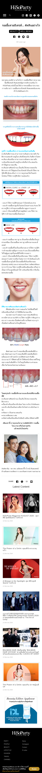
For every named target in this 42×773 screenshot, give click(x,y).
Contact (24, 747)
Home (24, 741)
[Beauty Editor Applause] (21, 710)
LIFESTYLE (7, 750)
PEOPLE (7, 744)
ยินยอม (34, 769)
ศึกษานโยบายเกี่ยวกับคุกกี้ (10, 771)
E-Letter (24, 750)
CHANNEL (7, 759)
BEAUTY (7, 747)
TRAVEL (6, 756)
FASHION (7, 753)
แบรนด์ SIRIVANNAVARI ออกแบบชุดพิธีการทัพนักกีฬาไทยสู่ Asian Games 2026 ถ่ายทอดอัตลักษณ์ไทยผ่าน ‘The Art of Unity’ (21, 616)
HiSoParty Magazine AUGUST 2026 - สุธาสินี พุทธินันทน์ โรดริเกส (21, 517)
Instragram (25, 744)
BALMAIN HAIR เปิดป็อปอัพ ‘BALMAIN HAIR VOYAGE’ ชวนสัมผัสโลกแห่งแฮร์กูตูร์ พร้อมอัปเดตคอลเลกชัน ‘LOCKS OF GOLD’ (21, 652)
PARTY (6, 741)
